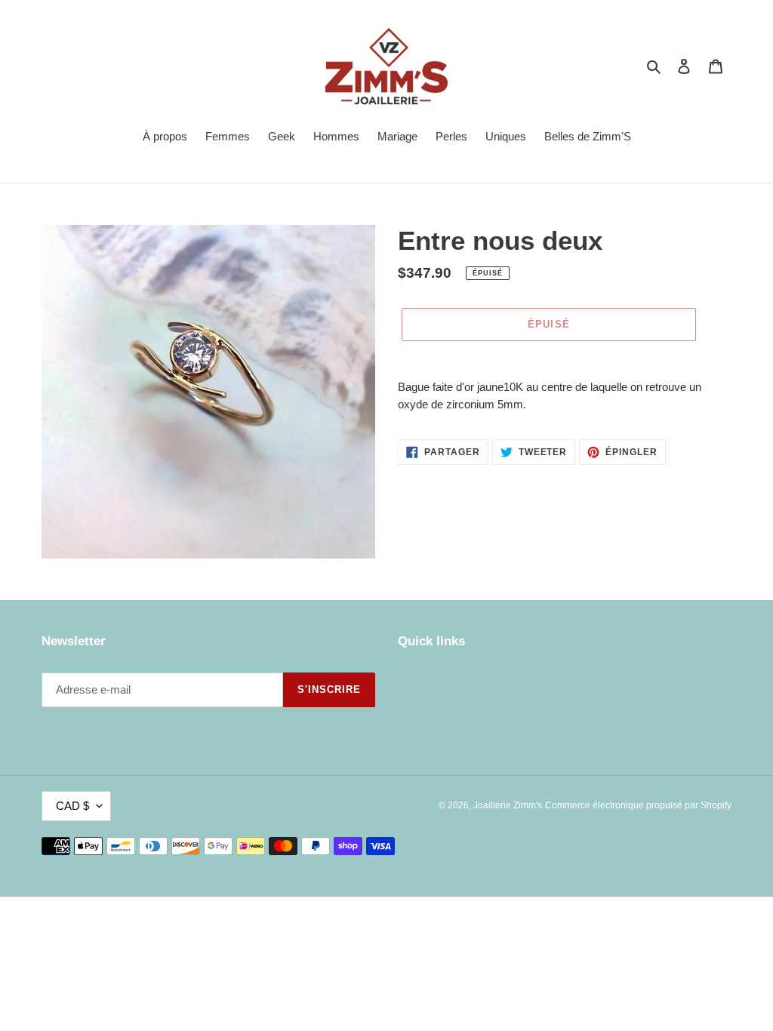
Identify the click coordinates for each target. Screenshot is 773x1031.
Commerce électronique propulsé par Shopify (638, 805)
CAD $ (72, 805)
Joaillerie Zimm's (507, 805)
